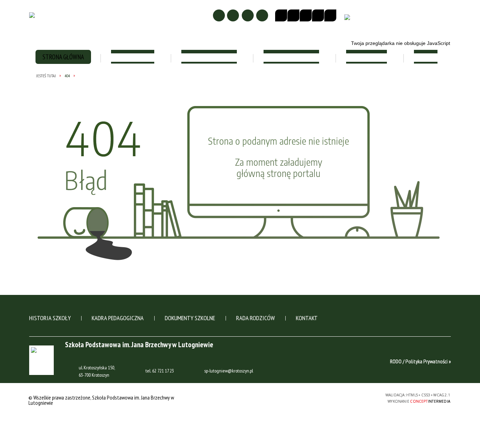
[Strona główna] (219, 15)
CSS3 (326, 397)
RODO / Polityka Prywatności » (420, 361)
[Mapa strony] (233, 15)
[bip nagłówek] (348, 19)
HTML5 (316, 397)
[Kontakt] (248, 15)
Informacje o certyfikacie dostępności (241, 398)
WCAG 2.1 (348, 396)
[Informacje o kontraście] (330, 15)
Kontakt (307, 318)
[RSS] (262, 15)
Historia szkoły (50, 318)
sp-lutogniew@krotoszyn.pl (228, 371)
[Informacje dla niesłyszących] (318, 15)
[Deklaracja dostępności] (306, 15)
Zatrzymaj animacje (281, 15)
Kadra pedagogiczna (118, 318)
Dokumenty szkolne (190, 318)
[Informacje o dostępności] (293, 15)
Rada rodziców (255, 318)
